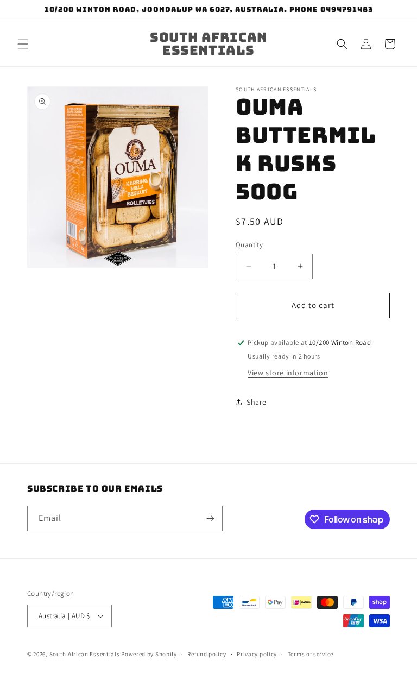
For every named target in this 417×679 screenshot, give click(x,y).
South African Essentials (84, 654)
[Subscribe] (210, 518)
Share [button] (257, 402)
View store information (288, 373)
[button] (23, 44)
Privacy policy (257, 654)
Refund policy (206, 654)
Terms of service (310, 654)
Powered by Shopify (149, 654)
